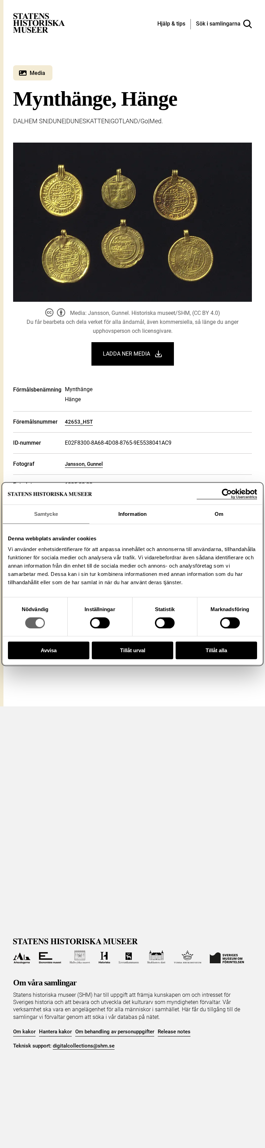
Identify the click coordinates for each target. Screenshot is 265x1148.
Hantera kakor (55, 1032)
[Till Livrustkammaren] (129, 957)
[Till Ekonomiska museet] (50, 957)
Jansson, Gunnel (84, 464)
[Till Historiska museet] (104, 957)
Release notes (174, 1032)
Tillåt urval (132, 650)
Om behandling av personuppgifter (114, 1032)
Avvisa (49, 650)
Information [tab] (132, 514)
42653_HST (79, 422)
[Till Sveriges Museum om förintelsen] (227, 957)
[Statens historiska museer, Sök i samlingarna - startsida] (39, 22)
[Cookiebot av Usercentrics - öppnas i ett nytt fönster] (227, 494)
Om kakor (24, 1032)
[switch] (100, 622)
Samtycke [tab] (46, 514)
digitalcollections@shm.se (84, 1046)
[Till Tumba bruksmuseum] (188, 957)
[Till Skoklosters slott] (156, 957)
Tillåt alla (216, 650)
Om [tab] (219, 514)
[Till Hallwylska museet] (80, 957)
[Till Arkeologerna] (21, 957)
